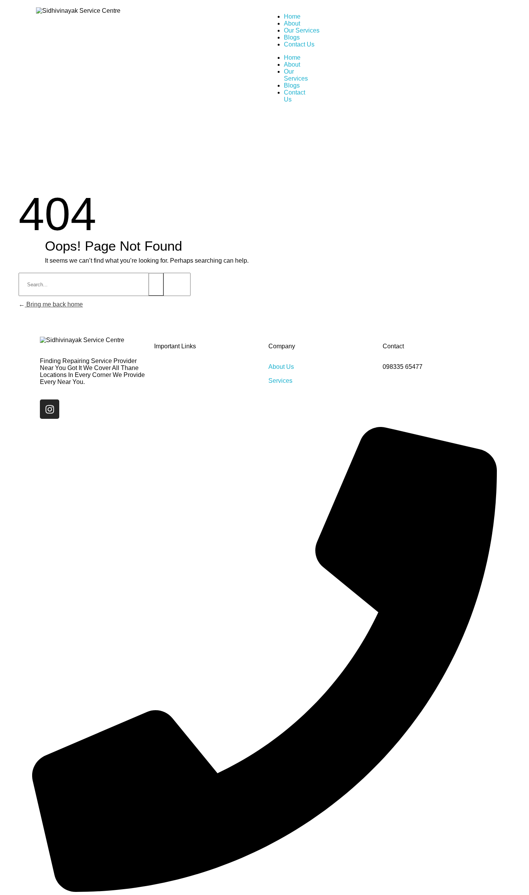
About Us (281, 366)
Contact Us (299, 44)
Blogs (292, 37)
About (292, 23)
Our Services (301, 30)
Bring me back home (54, 304)
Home (292, 16)
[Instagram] (49, 409)
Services (280, 380)
